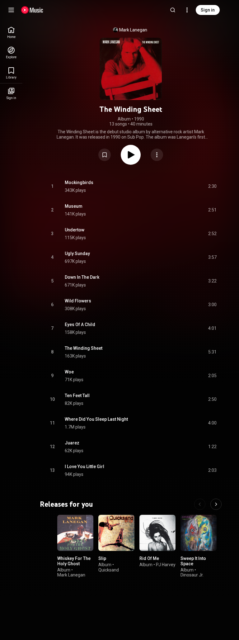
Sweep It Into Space (193, 561)
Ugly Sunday (77, 253)
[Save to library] (104, 155)
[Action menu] (157, 155)
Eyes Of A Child (80, 324)
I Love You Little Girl (84, 466)
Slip (102, 558)
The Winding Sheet (83, 348)
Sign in (208, 9)
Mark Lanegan (133, 29)
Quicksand (108, 569)
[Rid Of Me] (157, 533)
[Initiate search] (173, 10)
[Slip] (116, 533)
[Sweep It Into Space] (198, 533)
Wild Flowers (78, 300)
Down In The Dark (82, 277)
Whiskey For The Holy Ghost (74, 561)
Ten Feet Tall (77, 395)
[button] (104, 155)
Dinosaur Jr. (192, 574)
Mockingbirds (79, 182)
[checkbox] (212, 186)
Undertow (74, 229)
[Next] (216, 504)
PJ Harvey (166, 564)
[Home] (32, 10)
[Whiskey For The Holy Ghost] (75, 533)
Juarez (72, 442)
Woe (69, 371)
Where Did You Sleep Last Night (96, 419)
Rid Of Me (149, 558)
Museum (73, 206)
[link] (11, 32)
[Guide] (11, 10)
